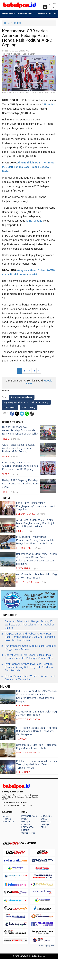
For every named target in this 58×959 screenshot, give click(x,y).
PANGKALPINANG (44, 13)
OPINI (43, 827)
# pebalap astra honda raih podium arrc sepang (26, 402)
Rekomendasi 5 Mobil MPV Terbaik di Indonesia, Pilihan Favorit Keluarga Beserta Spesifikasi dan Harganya (36, 559)
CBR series (48, 104)
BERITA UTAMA (8, 13)
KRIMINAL (25, 830)
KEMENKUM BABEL (26, 13)
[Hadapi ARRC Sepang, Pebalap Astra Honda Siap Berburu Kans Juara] (48, 486)
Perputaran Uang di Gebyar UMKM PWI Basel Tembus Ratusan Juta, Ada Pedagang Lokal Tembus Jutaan (28, 637)
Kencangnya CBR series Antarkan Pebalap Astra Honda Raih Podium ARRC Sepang (20, 466)
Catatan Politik (28, 833)
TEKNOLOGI (46, 821)
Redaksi (5, 816)
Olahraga (45, 824)
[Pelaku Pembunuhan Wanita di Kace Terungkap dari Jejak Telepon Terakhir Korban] (7, 767)
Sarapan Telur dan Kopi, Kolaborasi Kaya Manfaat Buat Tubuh (36, 746)
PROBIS (17, 23)
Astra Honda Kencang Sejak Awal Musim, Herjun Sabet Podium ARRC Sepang (18, 448)
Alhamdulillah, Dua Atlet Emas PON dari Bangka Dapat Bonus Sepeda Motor (28, 167)
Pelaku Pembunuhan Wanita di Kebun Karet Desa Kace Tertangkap (28, 678)
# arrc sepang (28, 407)
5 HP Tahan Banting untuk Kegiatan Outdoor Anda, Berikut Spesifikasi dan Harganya (36, 731)
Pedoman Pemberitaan (8, 820)
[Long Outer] (7, 508)
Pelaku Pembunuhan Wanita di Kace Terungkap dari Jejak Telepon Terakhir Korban (37, 764)
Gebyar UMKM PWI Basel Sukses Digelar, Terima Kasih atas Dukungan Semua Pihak (27, 656)
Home (7, 23)
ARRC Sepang (34, 221)
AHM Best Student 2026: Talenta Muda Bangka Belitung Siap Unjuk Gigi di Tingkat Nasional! (35, 523)
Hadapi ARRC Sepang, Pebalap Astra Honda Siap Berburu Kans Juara (20, 484)
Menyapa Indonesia (25, 823)
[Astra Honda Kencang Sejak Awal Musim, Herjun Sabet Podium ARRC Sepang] (48, 450)
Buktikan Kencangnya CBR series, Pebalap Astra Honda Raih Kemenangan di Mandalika (20, 430)
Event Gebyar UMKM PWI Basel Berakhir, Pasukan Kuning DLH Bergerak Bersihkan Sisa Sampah (27, 667)
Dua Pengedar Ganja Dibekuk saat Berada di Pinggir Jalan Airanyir (28, 647)
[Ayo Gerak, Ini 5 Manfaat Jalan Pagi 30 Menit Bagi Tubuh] (7, 580)
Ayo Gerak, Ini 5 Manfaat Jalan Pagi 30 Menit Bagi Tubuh (36, 575)
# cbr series (10, 407)
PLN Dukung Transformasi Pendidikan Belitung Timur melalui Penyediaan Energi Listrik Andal (35, 540)
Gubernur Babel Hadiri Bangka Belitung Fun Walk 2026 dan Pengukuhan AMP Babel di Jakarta (27, 625)
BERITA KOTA (27, 827)
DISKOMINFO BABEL (46, 817)
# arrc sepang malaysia (21, 397)
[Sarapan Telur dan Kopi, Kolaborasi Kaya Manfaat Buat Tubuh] (7, 750)
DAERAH (25, 818)
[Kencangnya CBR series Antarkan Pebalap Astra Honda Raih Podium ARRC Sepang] (48, 468)
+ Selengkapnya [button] (46, 945)
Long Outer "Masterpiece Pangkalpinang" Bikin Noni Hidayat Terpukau (35, 506)
